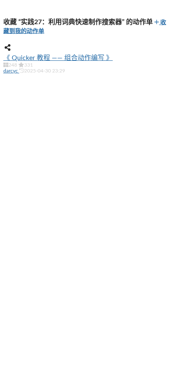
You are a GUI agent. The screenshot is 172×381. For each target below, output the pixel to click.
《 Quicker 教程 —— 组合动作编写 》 (58, 58)
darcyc (11, 70)
